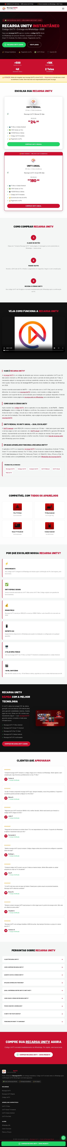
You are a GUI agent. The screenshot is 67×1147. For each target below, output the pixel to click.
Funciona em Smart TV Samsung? (33, 1021)
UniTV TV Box (6, 1106)
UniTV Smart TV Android (9, 1109)
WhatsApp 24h (6, 1125)
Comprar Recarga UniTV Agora (16, 744)
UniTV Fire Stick (6, 1116)
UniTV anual (35, 431)
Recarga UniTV (10, 469)
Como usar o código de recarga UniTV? (33, 998)
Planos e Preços (6, 1132)
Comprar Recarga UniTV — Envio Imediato (35, 1055)
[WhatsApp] (63, 1138)
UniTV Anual (56, 469)
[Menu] (63, 8)
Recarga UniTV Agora (15, 44)
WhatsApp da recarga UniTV (51, 457)
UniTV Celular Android (8, 1113)
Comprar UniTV (33, 469)
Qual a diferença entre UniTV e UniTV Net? (33, 990)
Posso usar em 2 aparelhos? (33, 1006)
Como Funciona (6, 1128)
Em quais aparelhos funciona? (33, 983)
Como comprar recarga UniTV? (33, 967)
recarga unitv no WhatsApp (33, 397)
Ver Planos (34, 44)
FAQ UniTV (9, 472)
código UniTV (19, 408)
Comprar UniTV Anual (33, 206)
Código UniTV (22, 469)
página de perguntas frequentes (46, 415)
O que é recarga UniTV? (33, 959)
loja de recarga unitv (56, 436)
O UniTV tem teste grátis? (33, 1014)
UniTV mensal (8, 428)
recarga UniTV (9, 375)
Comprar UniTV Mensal (33, 144)
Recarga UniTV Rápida (8, 1094)
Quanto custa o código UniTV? (33, 975)
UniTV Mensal (45, 469)
